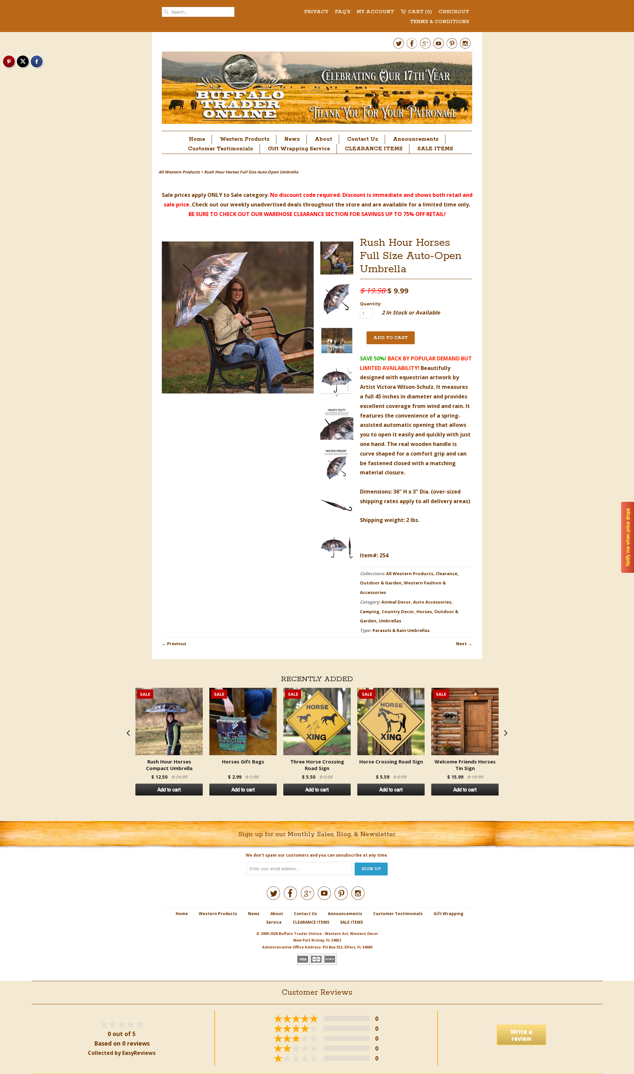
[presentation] (128, 733)
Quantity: (371, 304)
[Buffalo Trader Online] (317, 90)
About (323, 139)
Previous (176, 644)
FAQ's (342, 12)
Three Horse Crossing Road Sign (317, 765)
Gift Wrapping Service (299, 148)
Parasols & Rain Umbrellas (401, 630)
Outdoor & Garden (381, 583)
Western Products (244, 139)
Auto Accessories (432, 602)
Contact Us (362, 139)
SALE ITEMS (435, 148)
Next (461, 644)
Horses (424, 611)
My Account (375, 12)
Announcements (416, 139)
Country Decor (398, 611)
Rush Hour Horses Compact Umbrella (169, 765)
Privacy (316, 12)
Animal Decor (396, 602)
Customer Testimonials (220, 148)
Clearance (446, 573)
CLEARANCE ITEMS (374, 148)
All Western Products (409, 573)
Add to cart (169, 789)
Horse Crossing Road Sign (391, 762)
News (292, 139)
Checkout (454, 12)
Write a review (521, 1034)
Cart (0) (420, 12)
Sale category (249, 195)
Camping (369, 611)
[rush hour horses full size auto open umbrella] (336, 259)
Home (197, 139)
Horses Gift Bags (243, 762)
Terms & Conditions (439, 22)
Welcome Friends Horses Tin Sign (465, 765)
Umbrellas (390, 621)
